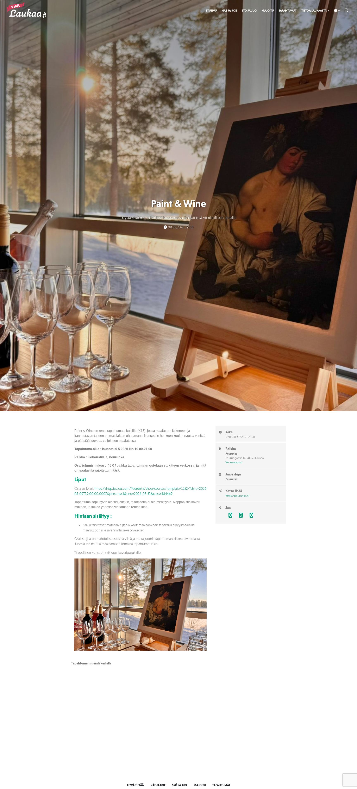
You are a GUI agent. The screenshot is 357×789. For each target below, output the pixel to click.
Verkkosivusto (233, 462)
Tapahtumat (287, 10)
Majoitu (268, 10)
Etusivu (211, 10)
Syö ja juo (249, 10)
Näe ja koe (229, 10)
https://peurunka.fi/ (237, 495)
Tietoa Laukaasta (313, 10)
